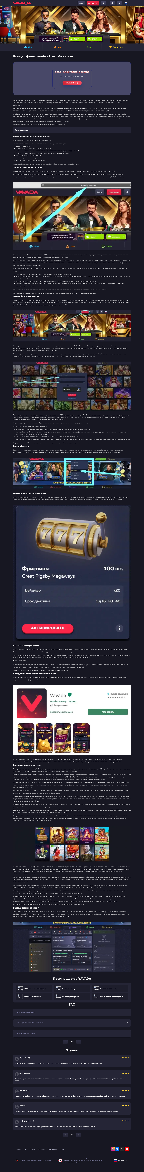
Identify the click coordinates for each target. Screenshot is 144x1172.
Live (25, 1149)
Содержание (53, 1149)
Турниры (41, 1149)
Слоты (18, 1149)
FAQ (62, 1149)
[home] (22, 3)
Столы (32, 1149)
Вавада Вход (72, 83)
